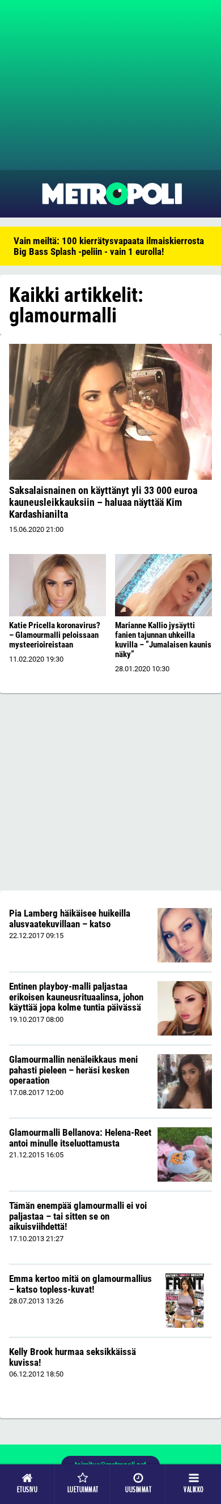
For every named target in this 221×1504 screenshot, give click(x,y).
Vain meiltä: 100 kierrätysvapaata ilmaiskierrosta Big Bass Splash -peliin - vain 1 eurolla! (109, 246)
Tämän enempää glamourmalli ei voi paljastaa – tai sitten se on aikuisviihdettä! (78, 1216)
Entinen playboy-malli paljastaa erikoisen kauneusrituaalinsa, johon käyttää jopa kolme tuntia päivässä (76, 997)
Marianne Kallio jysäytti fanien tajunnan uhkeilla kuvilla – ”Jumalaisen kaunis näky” (163, 639)
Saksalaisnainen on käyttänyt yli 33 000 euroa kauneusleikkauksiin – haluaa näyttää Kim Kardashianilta (103, 502)
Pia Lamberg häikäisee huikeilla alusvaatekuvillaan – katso (69, 918)
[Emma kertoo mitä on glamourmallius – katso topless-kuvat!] (185, 1300)
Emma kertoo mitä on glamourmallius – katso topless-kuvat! (80, 1284)
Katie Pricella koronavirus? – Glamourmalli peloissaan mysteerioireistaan (54, 635)
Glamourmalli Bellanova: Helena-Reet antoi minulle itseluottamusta (80, 1138)
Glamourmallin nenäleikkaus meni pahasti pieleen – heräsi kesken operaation (73, 1070)
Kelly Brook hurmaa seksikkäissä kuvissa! (72, 1357)
